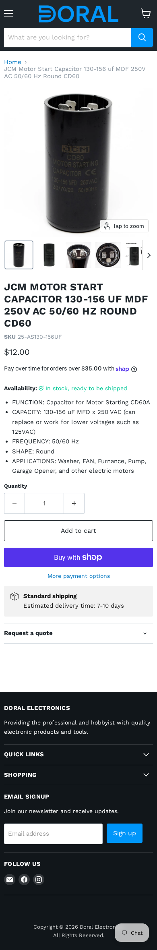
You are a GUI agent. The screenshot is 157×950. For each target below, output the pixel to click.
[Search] (142, 37)
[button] (19, 255)
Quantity (15, 486)
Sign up (124, 833)
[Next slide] (148, 255)
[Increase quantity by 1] (74, 503)
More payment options (79, 576)
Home (12, 62)
